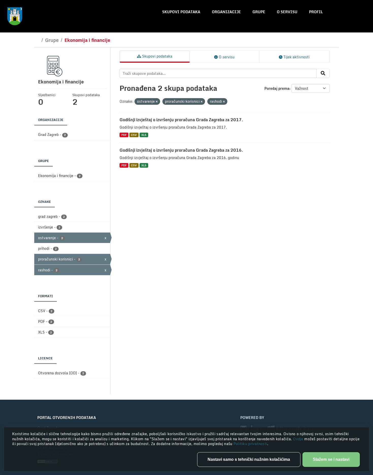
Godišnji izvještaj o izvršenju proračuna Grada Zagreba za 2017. (181, 119)
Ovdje (298, 439)
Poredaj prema (276, 88)
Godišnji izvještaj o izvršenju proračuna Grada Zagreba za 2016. (181, 150)
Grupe (258, 12)
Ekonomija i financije (87, 40)
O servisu (287, 12)
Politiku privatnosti (250, 444)
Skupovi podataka (181, 12)
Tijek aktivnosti (296, 57)
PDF (124, 135)
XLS (143, 135)
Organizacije (226, 12)
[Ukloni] (157, 101)
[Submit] (323, 73)
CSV (134, 135)
